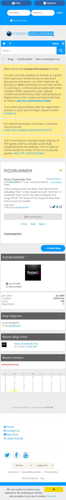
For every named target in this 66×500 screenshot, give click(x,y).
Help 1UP (18, 153)
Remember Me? (19, 20)
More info (52, 496)
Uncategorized (21, 207)
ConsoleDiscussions (31, 471)
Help (16, 3)
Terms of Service (30, 478)
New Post (10, 434)
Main (33, 223)
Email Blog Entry (34, 216)
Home (8, 427)
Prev (24, 223)
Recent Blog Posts (14, 337)
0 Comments (56, 182)
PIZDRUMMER (13, 257)
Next (41, 223)
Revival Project (36, 153)
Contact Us (11, 430)
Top (42, 478)
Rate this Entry (53, 178)
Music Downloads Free (26, 343)
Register (49, 3)
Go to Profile (14, 283)
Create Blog (53, 248)
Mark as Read (14, 286)
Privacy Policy (51, 471)
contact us (10, 113)
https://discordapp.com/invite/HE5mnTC (28, 130)
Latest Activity (13, 438)
